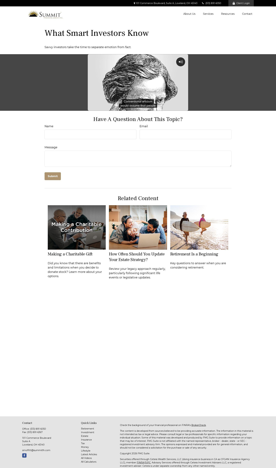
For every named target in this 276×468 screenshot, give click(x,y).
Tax (83, 443)
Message (51, 147)
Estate (84, 436)
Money (85, 447)
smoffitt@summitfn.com (36, 450)
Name (49, 126)
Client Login (243, 3)
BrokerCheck (198, 425)
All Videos (86, 458)
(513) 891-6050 (213, 3)
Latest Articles (89, 454)
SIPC (148, 462)
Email (144, 126)
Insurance (86, 439)
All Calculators (88, 461)
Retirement (87, 428)
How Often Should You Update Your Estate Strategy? (137, 256)
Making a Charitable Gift (70, 254)
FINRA (140, 462)
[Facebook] (24, 455)
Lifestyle (85, 450)
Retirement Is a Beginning (194, 254)
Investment (87, 432)
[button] (189, 14)
